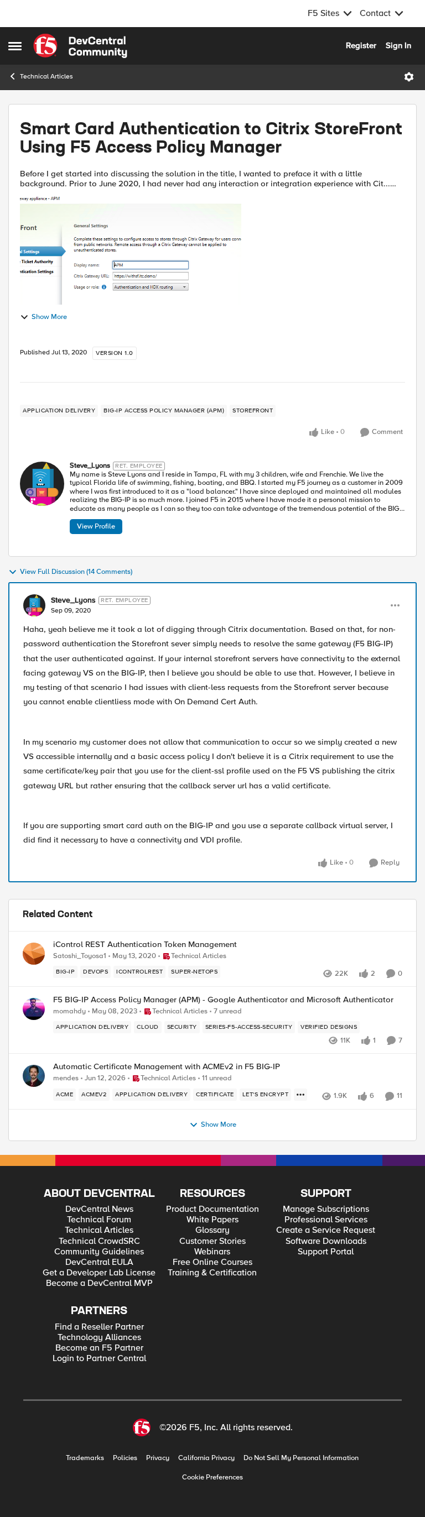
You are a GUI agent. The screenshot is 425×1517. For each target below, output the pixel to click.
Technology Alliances (99, 1337)
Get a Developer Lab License (99, 1273)
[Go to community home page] (80, 46)
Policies (125, 1458)
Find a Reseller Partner (99, 1327)
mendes (66, 1078)
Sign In (398, 45)
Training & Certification (212, 1273)
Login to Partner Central (99, 1358)
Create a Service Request (325, 1230)
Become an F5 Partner (99, 1348)
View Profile (96, 526)
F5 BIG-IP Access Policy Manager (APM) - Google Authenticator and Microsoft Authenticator (223, 1000)
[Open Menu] (409, 77)
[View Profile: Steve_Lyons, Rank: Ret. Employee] (42, 484)
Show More (49, 317)
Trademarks (85, 1458)
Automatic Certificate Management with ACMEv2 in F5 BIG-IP (166, 1066)
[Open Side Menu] (15, 46)
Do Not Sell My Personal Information (301, 1458)
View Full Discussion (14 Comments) (76, 572)
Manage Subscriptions (326, 1209)
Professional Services (325, 1220)
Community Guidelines (99, 1252)
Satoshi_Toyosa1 (79, 956)
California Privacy (206, 1458)
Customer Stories (212, 1241)
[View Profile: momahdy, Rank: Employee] (34, 1009)
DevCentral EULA (99, 1262)
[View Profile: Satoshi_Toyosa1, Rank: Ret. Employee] (34, 954)
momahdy (69, 1011)
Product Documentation (212, 1209)
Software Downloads (326, 1241)
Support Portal (326, 1252)
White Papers (212, 1220)
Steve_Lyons (90, 466)
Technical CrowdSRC (99, 1241)
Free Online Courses (212, 1262)
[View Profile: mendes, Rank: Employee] (34, 1076)
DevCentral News (99, 1209)
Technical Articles (46, 76)
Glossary (212, 1230)
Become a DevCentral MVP (99, 1283)
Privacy (157, 1458)
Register (361, 45)
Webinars (212, 1252)
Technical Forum (99, 1220)
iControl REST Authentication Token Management (145, 944)
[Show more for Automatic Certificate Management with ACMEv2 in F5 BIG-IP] (300, 1095)
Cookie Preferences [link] (212, 1477)
